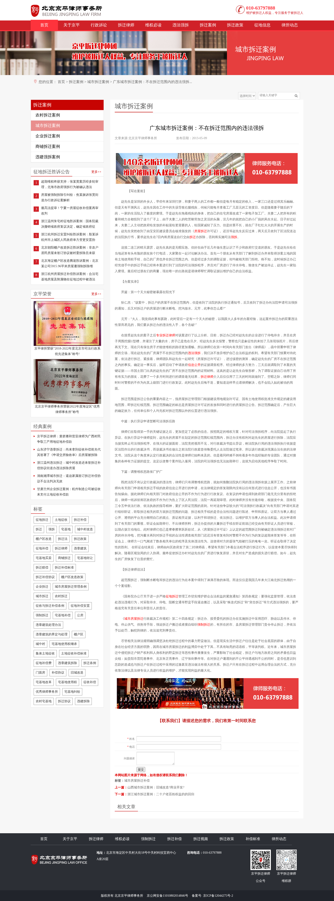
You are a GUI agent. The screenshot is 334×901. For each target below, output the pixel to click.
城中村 (40, 644)
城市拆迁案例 (98, 82)
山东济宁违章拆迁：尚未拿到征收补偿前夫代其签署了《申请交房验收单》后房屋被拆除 (69, 452)
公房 (80, 615)
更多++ (96, 172)
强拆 (51, 529)
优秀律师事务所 (47, 691)
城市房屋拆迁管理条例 (71, 586)
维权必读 (153, 25)
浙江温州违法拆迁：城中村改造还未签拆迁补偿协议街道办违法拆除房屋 (69, 465)
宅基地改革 (44, 682)
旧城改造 (77, 672)
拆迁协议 (64, 701)
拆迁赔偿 (42, 567)
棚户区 (78, 634)
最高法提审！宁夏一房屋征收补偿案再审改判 (69, 210)
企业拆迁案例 (47, 136)
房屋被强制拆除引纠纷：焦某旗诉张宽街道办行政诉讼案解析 (69, 197)
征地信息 (262, 25)
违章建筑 (80, 548)
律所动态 (290, 25)
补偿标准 (253, 839)
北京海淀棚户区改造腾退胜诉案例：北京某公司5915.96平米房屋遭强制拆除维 (69, 263)
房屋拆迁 (200, 231)
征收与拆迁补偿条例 (50, 605)
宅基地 (66, 529)
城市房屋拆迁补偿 (137, 780)
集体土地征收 (45, 653)
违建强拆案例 (47, 157)
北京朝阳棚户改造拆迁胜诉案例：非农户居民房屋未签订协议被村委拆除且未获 (69, 250)
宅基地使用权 (67, 682)
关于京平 (71, 25)
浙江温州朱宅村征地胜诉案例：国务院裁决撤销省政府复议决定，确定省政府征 (69, 223)
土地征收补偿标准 (74, 653)
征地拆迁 (42, 519)
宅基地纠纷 (72, 691)
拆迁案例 (208, 25)
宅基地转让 (85, 558)
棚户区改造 (44, 539)
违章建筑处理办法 (48, 625)
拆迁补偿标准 (64, 567)
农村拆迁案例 (47, 115)
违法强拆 (180, 25)
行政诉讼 (99, 25)
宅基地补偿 (63, 615)
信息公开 (194, 365)
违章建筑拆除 (67, 663)
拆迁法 (62, 539)
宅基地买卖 (44, 558)
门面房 (40, 672)
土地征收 (61, 519)
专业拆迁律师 (165, 335)
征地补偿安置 (80, 605)
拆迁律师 (126, 25)
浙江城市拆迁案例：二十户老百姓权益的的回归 (160, 794)
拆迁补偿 (80, 519)
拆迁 (39, 529)
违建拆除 (83, 701)
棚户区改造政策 (72, 577)
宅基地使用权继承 (64, 644)
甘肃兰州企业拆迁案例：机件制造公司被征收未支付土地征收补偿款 (69, 491)
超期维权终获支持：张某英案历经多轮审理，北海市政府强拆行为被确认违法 (69, 184)
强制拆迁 (42, 615)
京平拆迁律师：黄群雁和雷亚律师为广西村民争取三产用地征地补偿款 (69, 439)
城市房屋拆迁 (133, 618)
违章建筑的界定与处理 (51, 634)
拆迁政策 (235, 25)
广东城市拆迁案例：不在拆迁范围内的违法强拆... (152, 82)
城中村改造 (85, 529)
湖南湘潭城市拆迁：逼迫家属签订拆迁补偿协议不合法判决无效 (69, 478)
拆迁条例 (89, 663)
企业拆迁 (42, 586)
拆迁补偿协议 (45, 577)
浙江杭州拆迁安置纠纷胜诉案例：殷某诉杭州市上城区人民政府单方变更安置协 (69, 237)
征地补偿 (42, 548)
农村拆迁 (61, 596)
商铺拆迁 (64, 558)
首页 (44, 25)
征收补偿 (89, 682)
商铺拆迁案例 (47, 146)
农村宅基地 (44, 701)
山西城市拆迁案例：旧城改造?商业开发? (155, 787)
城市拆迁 (42, 596)
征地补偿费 (44, 663)
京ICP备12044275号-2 (218, 895)
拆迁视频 (200, 839)
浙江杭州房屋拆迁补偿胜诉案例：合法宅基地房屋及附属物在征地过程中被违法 (69, 276)
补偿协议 (58, 672)
